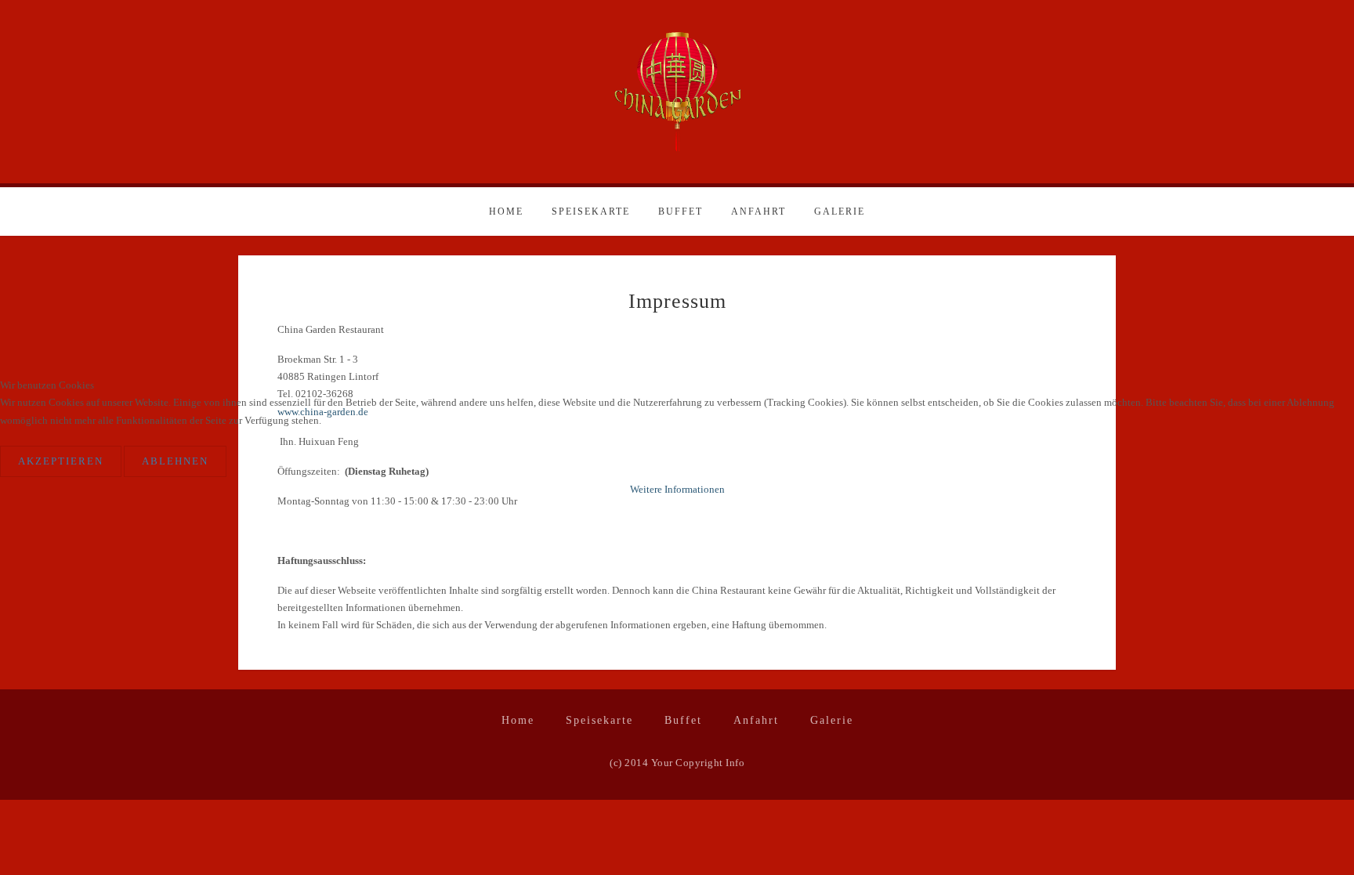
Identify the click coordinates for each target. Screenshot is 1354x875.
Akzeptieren (60, 461)
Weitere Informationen (677, 489)
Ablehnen (175, 461)
